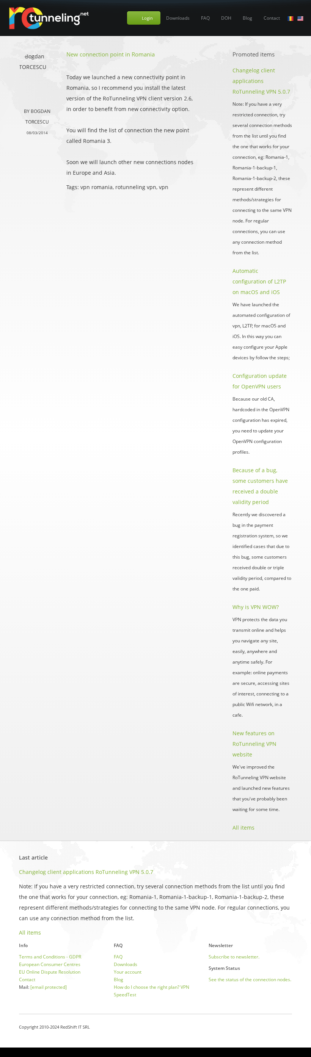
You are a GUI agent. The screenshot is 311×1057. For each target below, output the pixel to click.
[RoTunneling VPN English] (300, 18)
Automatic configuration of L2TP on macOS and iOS (259, 281)
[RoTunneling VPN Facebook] (270, 1026)
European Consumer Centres (49, 964)
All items (243, 827)
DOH (226, 18)
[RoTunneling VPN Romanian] (290, 18)
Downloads (178, 18)
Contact (272, 18)
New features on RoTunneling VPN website (254, 744)
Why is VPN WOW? (255, 607)
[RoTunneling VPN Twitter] (289, 1026)
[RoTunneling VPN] (48, 18)
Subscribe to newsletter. (234, 957)
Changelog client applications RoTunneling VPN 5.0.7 (261, 81)
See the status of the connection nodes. (250, 979)
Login (147, 18)
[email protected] (48, 987)
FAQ (205, 18)
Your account (127, 972)
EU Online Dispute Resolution (49, 972)
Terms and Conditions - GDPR (50, 957)
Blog (247, 18)
